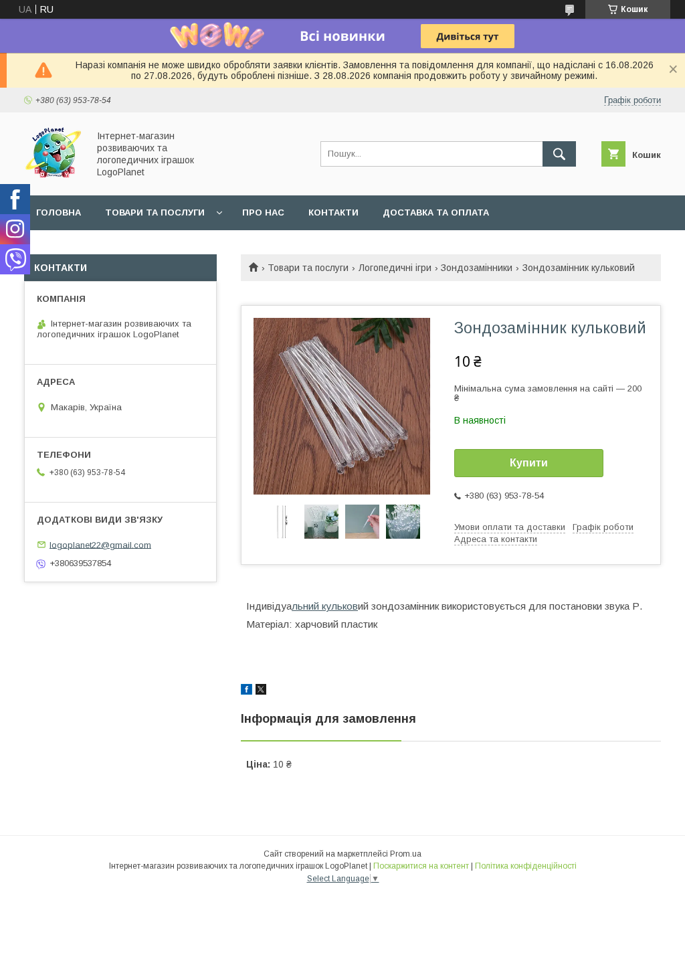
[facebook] (246, 691)
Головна (58, 212)
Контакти (333, 212)
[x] (261, 691)
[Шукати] (559, 154)
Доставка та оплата (436, 212)
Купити (529, 462)
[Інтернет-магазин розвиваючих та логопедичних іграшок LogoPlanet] (52, 178)
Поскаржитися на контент (421, 866)
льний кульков (325, 606)
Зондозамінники (476, 267)
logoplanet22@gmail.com (100, 544)
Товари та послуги (155, 212)
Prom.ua (405, 854)
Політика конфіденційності (526, 866)
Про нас (263, 212)
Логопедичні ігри (395, 267)
